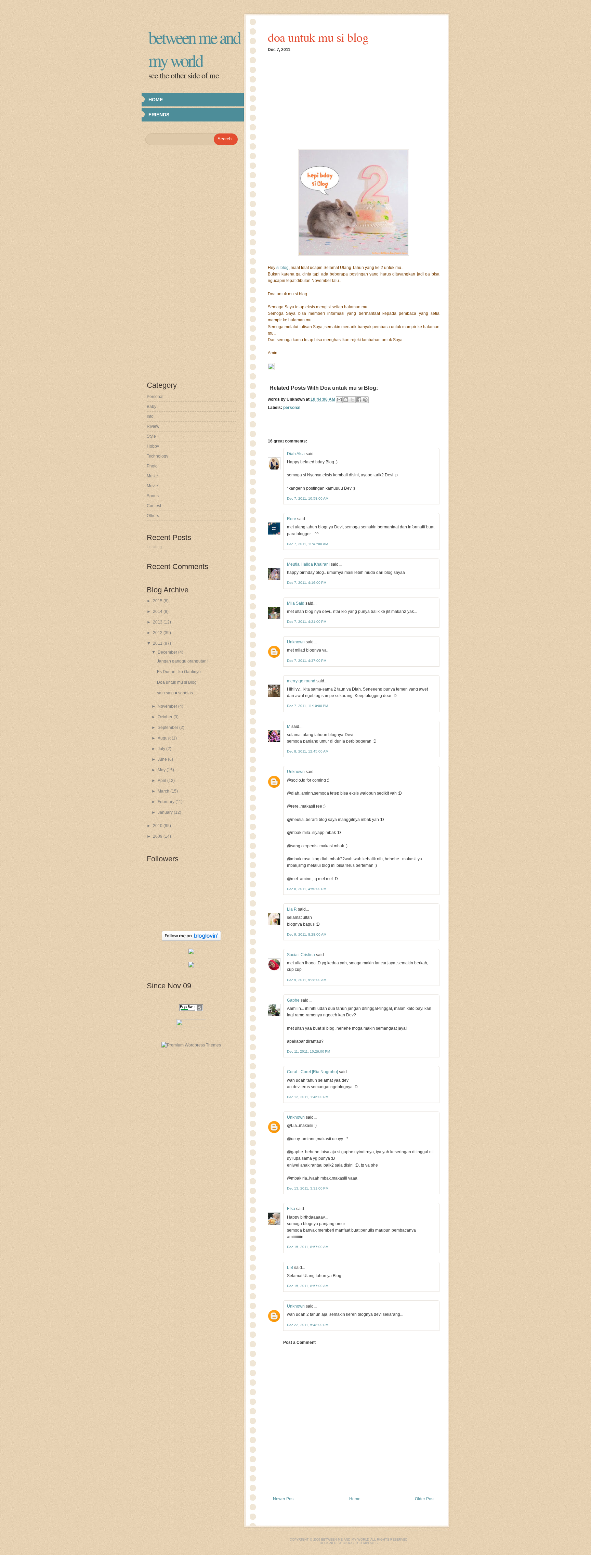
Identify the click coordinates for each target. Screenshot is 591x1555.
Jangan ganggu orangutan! (182, 661)
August (165, 738)
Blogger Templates (360, 1543)
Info (150, 416)
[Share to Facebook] (358, 399)
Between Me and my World (194, 49)
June (163, 759)
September (168, 727)
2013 (158, 622)
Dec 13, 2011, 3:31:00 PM (307, 1188)
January (166, 812)
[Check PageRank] (191, 1009)
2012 (158, 632)
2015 (158, 601)
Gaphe (293, 1000)
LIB (290, 1267)
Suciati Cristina (301, 954)
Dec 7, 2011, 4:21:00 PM (306, 622)
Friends (158, 114)
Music (152, 476)
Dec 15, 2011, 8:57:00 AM (307, 1247)
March (164, 791)
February (166, 801)
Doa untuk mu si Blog (177, 682)
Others (153, 515)
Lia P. (292, 909)
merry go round (301, 681)
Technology (157, 456)
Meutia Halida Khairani (308, 564)
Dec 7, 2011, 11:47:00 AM (307, 544)
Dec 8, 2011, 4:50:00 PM (306, 889)
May (162, 770)
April (162, 780)
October (165, 717)
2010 (158, 825)
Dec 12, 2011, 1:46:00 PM (307, 1097)
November (168, 706)
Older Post (424, 1498)
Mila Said (295, 603)
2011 (158, 643)
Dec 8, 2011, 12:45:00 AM (307, 751)
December (168, 652)
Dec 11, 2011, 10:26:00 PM (308, 1051)
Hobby (153, 446)
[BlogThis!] (345, 399)
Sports (153, 495)
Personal (155, 396)
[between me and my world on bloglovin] (191, 939)
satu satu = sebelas (175, 693)
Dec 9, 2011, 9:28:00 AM (306, 980)
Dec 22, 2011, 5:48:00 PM (307, 1325)
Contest (154, 505)
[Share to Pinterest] (365, 399)
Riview (153, 426)
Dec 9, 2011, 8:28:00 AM (306, 934)
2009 (158, 836)
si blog (282, 267)
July (162, 748)
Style (151, 436)
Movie (152, 486)
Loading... (156, 546)
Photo (152, 466)
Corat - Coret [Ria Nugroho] (312, 1071)
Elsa (291, 1208)
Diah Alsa (296, 453)
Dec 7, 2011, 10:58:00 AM (307, 498)
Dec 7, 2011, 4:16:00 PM (306, 582)
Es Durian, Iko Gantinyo (179, 671)
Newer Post (283, 1498)
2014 (158, 611)
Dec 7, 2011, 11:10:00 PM (307, 706)
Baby (151, 406)
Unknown (296, 642)
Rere (291, 518)
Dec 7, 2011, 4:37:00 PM (306, 661)
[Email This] (339, 399)
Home (155, 99)
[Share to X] (352, 399)
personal (291, 407)
